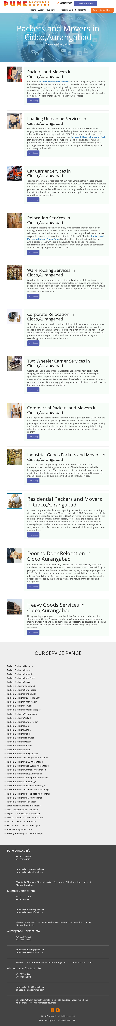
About (41, 9)
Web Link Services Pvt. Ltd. (64, 1020)
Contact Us (80, 9)
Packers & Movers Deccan (19, 741)
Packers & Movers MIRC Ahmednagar (24, 797)
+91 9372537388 (23, 856)
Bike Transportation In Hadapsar (22, 809)
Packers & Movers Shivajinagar (21, 690)
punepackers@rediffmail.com (30, 872)
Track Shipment (85, 3)
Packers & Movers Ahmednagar (22, 781)
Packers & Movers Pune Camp (21, 678)
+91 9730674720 (23, 899)
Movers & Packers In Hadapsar (21, 821)
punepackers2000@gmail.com (30, 869)
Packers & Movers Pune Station (21, 693)
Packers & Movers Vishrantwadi (22, 714)
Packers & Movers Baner (18, 749)
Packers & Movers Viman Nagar (22, 701)
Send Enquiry (33, 100)
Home (33, 9)
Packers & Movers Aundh (19, 729)
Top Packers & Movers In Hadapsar (23, 813)
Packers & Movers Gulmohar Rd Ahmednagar (28, 789)
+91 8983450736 (23, 859)
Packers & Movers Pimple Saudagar (23, 709)
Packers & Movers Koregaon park (22, 753)
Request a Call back (102, 10)
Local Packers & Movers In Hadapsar (24, 805)
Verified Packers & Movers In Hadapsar (25, 817)
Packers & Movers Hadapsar (20, 666)
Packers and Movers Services (54, 81)
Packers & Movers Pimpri (19, 670)
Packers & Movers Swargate (20, 674)
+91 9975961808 (23, 936)
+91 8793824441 (23, 974)
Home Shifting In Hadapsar (20, 829)
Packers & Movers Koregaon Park (88, 136)
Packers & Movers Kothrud (19, 745)
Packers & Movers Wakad (19, 718)
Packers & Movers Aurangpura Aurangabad (27, 777)
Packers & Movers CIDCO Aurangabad (25, 761)
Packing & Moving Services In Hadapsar (25, 833)
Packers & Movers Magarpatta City (23, 697)
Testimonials (67, 9)
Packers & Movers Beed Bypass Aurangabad (28, 765)
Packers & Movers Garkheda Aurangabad (26, 769)
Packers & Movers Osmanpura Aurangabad (27, 757)
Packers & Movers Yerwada (20, 705)
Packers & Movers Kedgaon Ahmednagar (26, 785)
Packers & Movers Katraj (18, 725)
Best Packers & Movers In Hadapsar (24, 825)
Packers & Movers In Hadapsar (21, 801)
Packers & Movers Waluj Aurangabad (24, 773)
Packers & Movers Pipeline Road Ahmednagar (28, 793)
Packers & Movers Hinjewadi (20, 737)
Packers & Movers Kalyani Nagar (22, 722)
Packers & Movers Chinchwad (21, 686)
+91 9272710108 (23, 896)
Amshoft (52, 1016)
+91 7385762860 (23, 939)
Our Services (52, 9)
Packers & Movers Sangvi (19, 682)
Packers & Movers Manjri (19, 733)
